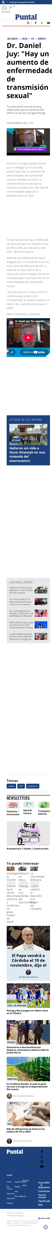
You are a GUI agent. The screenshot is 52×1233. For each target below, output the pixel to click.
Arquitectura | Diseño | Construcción (27, 848)
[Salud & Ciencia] (28, 805)
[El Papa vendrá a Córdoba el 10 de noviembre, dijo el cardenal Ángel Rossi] (28, 938)
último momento (25, 883)
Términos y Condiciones (15, 1213)
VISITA (9, 948)
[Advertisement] (29, 216)
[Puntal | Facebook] (35, 23)
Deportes (11, 1193)
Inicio (9, 1182)
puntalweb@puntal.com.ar (21, 1225)
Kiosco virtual (42, 1196)
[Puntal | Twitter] (41, 23)
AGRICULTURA (12, 1079)
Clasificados (45, 1201)
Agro (24, 1185)
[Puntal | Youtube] (48, 23)
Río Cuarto (10, 1187)
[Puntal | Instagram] (41, 1161)
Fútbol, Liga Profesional (16, 1006)
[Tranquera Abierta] (44, 805)
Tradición (34, 883)
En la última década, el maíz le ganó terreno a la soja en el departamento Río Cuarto (27, 1086)
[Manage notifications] (46, 1227)
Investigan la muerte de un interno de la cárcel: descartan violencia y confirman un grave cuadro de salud (13, 897)
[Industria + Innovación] (13, 805)
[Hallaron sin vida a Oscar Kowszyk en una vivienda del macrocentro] (22, 870)
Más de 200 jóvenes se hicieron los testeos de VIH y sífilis (26, 1130)
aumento (32, 786)
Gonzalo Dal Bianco (25, 1096)
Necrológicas (20, 1196)
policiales (11, 883)
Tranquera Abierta (44, 812)
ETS (21, 786)
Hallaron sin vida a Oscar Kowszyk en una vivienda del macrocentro (27, 454)
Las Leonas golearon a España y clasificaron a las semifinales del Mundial (21, 613)
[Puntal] (15, 1153)
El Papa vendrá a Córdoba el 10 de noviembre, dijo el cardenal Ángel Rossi (28, 965)
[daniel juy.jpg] (28, 141)
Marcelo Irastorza (30, 977)
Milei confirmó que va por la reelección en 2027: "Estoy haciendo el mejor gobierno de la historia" (21, 626)
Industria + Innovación (13, 813)
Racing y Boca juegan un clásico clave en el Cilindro (27, 1012)
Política (10, 1203)
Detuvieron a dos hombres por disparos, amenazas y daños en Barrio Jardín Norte (28, 1050)
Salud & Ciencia (27, 812)
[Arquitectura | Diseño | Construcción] (28, 833)
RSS (40, 1204)
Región (18, 1186)
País (16, 1191)
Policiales (11, 1042)
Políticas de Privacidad (15, 1216)
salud (11, 786)
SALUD (9, 1124)
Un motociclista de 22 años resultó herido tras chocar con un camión (20, 602)
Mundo (25, 1180)
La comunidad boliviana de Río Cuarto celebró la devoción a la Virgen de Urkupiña (20, 638)
